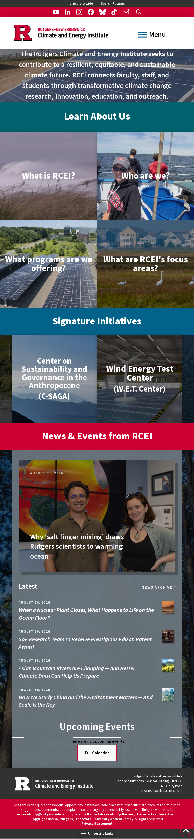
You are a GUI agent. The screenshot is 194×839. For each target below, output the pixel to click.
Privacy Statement (97, 823)
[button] (138, 12)
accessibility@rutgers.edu (39, 814)
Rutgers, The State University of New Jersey (96, 819)
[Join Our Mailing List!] (126, 12)
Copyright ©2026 (44, 819)
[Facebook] (91, 12)
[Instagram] (79, 12)
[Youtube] (56, 12)
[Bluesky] (102, 12)
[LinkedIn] (67, 12)
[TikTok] (114, 12)
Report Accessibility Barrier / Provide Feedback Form (131, 814)
